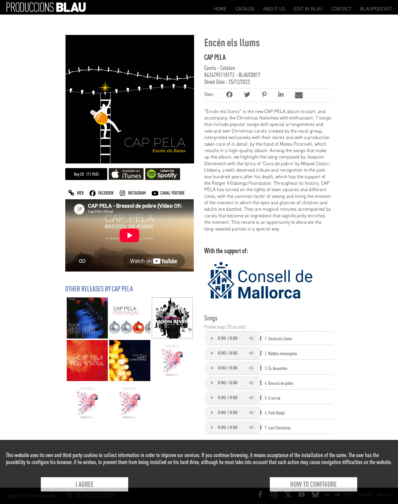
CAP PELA (215, 57)
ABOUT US (274, 9)
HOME (220, 9)
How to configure (313, 484)
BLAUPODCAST (376, 9)
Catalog (244, 9)
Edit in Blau (308, 9)
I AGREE (84, 484)
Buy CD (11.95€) (86, 174)
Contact (341, 9)
